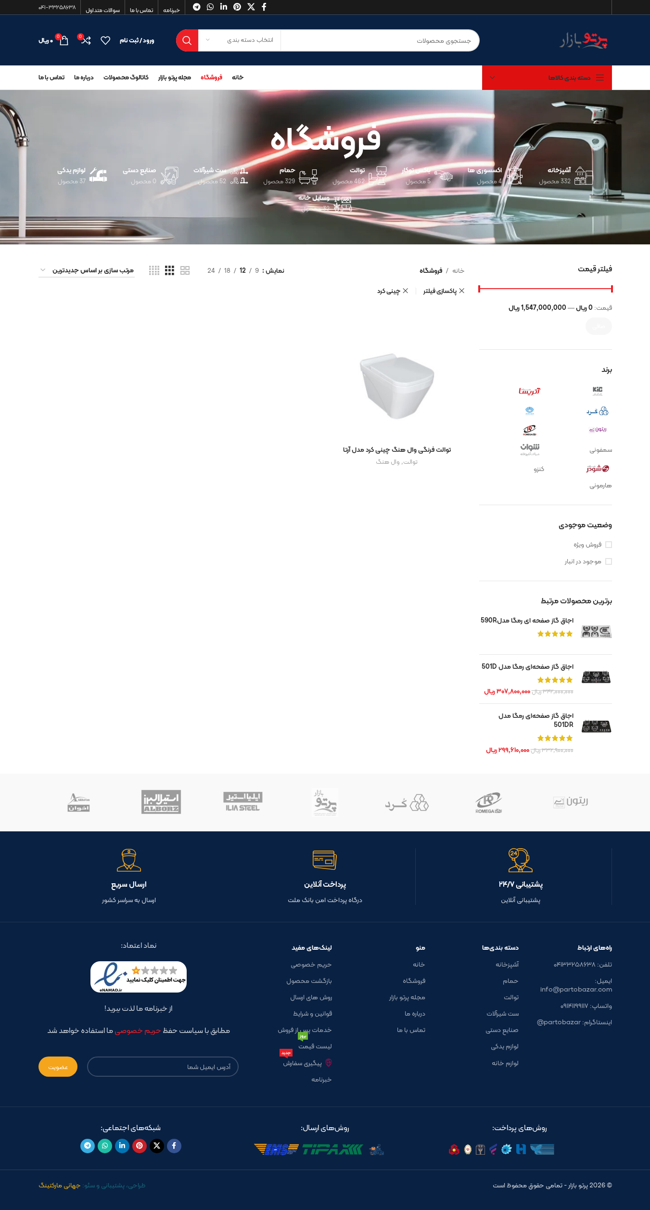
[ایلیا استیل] (243, 802)
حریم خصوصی (311, 964)
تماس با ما (411, 1029)
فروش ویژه (587, 544)
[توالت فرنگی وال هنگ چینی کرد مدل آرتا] (397, 372)
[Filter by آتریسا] (513, 391)
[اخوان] (79, 802)
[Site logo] (553, 39)
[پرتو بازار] (325, 802)
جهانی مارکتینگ (59, 1185)
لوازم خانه (505, 1063)
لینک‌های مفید (312, 947)
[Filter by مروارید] (513, 411)
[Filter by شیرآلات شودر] (580, 468)
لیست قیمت (315, 1045)
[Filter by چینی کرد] (580, 411)
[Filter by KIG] (580, 391)
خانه (458, 270)
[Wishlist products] (105, 40)
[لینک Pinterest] (139, 1146)
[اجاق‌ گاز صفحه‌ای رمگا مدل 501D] (596, 679)
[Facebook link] (174, 1146)
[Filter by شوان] (513, 449)
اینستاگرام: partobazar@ (574, 1022)
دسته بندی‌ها (500, 947)
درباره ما (415, 1013)
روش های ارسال (311, 997)
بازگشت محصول (309, 980)
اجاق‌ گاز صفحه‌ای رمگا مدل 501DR (536, 720)
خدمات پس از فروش (305, 1029)
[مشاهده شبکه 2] (185, 271)
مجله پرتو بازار (407, 997)
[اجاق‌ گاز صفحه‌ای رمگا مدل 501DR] (596, 732)
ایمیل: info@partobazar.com (576, 985)
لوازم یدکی (505, 1046)
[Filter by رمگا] (513, 430)
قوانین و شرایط (312, 1013)
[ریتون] (571, 802)
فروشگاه (414, 980)
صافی (598, 326)
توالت (410, 461)
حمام (511, 980)
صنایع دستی (502, 1029)
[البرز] (161, 802)
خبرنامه (321, 1079)
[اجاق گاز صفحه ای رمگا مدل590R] (596, 631)
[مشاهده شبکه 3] (169, 271)
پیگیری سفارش (301, 1062)
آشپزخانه (507, 964)
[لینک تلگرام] (87, 1146)
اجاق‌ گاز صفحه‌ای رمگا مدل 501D (528, 667)
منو (420, 947)
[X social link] (157, 1146)
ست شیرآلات (502, 1013)
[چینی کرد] (407, 802)
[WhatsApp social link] (105, 1146)
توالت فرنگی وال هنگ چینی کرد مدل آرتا (397, 449)
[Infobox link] (520, 876)
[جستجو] (187, 40)
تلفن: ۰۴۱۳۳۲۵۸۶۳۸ (583, 964)
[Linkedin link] (122, 1146)
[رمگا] (489, 802)
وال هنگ (388, 461)
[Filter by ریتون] (580, 430)
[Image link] (519, 1149)
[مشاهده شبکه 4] (154, 271)
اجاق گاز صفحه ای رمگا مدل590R (527, 620)
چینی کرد (388, 290)
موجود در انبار (583, 561)
